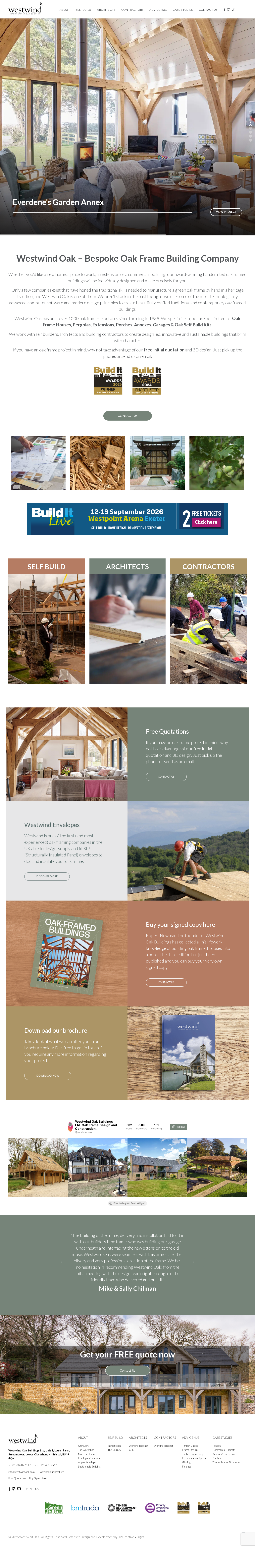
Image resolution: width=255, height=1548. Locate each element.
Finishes (186, 1466)
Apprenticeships (87, 1462)
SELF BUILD (46, 566)
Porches (217, 1458)
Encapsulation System (194, 1458)
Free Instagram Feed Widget (129, 1203)
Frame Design (190, 1449)
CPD (131, 1449)
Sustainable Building (89, 1466)
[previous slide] (61, 1262)
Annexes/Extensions (224, 1454)
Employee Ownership (90, 1458)
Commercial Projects (224, 1449)
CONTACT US (30, 1489)
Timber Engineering (192, 1454)
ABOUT (83, 1437)
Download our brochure (51, 1472)
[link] (127, 519)
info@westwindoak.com (21, 1472)
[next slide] (193, 1262)
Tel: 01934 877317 (19, 1465)
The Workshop (86, 1449)
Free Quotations (17, 1478)
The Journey (114, 1449)
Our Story (83, 1445)
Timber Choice (190, 1445)
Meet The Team (86, 1454)
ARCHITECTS (127, 566)
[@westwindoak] (70, 1127)
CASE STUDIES (222, 1437)
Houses (217, 1445)
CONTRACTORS (208, 566)
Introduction (114, 1445)
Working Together (138, 1445)
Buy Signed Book (38, 1478)
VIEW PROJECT (226, 211)
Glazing (186, 1462)
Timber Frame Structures (226, 1462)
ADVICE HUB (190, 1437)
